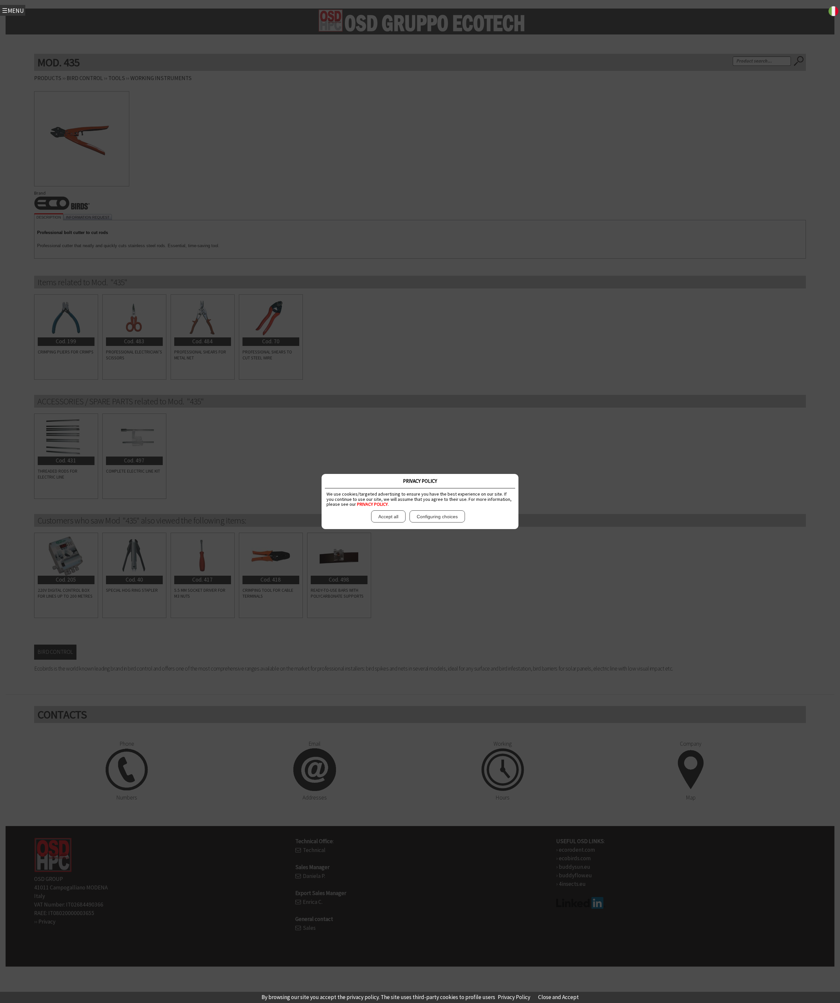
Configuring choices (437, 516)
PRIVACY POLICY (372, 504)
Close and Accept (558, 997)
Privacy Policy (514, 997)
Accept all (388, 516)
